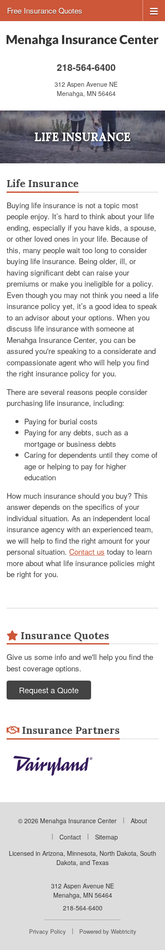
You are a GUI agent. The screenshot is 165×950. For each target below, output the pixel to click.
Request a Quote (49, 690)
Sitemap (106, 836)
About (139, 820)
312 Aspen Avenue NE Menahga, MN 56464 (82, 890)
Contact (70, 836)
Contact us (87, 551)
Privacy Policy (47, 931)
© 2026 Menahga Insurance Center (67, 820)
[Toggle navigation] (154, 10)
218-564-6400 (86, 67)
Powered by (107, 931)
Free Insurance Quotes (44, 10)
